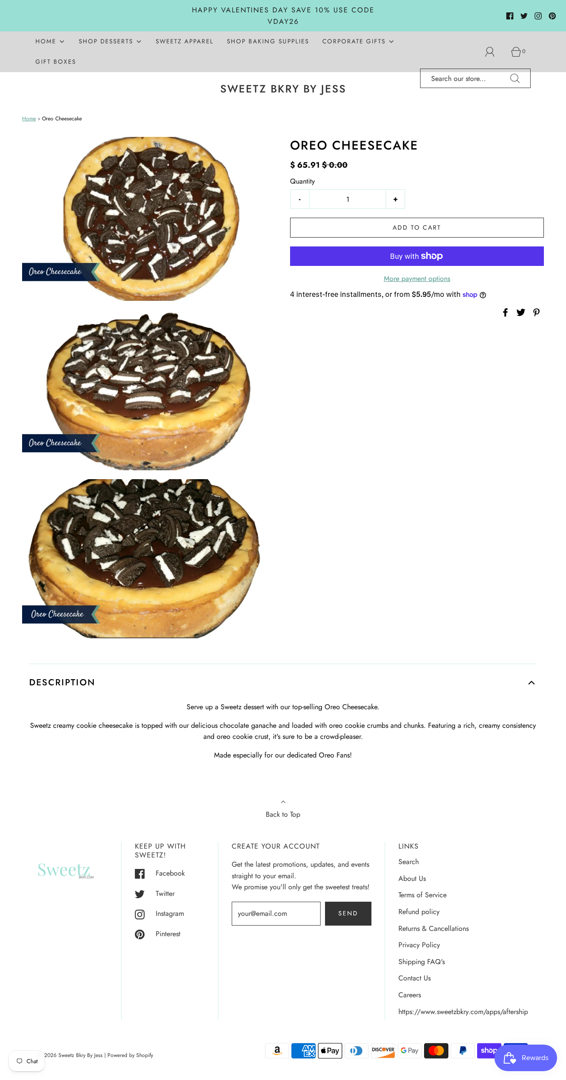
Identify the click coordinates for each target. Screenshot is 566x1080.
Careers (409, 995)
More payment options (417, 278)
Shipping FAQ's (421, 962)
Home (29, 119)
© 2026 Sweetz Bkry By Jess (70, 1055)
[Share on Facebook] (504, 312)
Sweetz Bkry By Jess (283, 89)
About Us (412, 878)
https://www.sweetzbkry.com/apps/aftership (463, 1012)
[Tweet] (519, 312)
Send (348, 913)
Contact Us (414, 978)
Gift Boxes (55, 61)
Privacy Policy (419, 945)
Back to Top (283, 814)
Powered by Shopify (130, 1055)
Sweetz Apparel (185, 41)
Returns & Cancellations (433, 928)
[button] (283, 682)
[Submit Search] (515, 78)
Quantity (302, 181)
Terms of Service (422, 895)
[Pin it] (535, 312)
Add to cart (417, 227)
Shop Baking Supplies (268, 41)
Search (408, 862)
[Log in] (495, 51)
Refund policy (419, 912)
